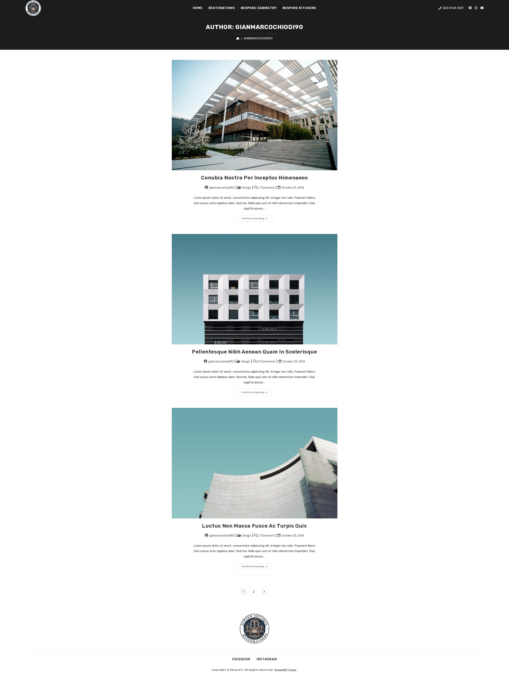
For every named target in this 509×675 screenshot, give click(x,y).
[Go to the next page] (264, 592)
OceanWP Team (285, 669)
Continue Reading (257, 217)
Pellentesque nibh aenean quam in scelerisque (254, 352)
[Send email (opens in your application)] (482, 8)
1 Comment (266, 187)
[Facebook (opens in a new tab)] (470, 8)
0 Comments (266, 361)
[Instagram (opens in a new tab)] (476, 8)
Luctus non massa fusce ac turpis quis (254, 526)
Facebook (241, 659)
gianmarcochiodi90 (258, 38)
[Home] (238, 38)
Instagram (266, 659)
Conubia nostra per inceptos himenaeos (254, 178)
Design (246, 187)
